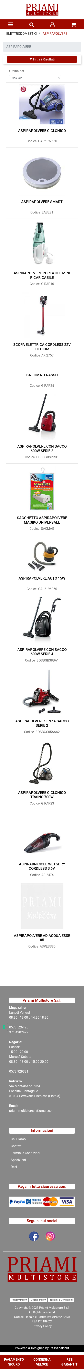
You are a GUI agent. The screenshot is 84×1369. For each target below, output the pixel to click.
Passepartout (59, 1348)
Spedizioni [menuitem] (18, 1160)
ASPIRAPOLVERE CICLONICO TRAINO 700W (42, 794)
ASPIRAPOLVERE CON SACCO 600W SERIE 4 (42, 651)
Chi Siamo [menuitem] (18, 1139)
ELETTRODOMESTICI (21, 34)
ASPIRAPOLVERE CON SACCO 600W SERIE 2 (42, 448)
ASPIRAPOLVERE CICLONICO (42, 131)
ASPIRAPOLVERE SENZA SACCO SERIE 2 (42, 723)
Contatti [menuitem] (16, 1146)
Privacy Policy (19, 1299)
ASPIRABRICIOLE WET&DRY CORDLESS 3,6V (42, 866)
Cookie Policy (38, 1299)
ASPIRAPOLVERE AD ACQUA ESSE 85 (42, 937)
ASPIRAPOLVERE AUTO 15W (42, 578)
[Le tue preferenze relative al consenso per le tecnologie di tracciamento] (4, 1027)
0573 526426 (18, 1027)
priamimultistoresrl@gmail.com (31, 1111)
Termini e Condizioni (61, 1299)
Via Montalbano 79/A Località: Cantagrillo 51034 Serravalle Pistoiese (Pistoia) (34, 1091)
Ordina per (16, 71)
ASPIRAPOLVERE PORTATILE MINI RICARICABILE (42, 275)
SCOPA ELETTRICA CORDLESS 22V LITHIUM (42, 346)
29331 (23, 1071)
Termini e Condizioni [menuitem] (25, 1153)
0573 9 (14, 1071)
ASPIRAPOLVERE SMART (42, 202)
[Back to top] (72, 1353)
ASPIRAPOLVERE (55, 34)
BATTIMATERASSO (42, 375)
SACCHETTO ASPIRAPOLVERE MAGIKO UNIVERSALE (42, 520)
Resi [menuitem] (14, 1167)
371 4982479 (18, 1032)
